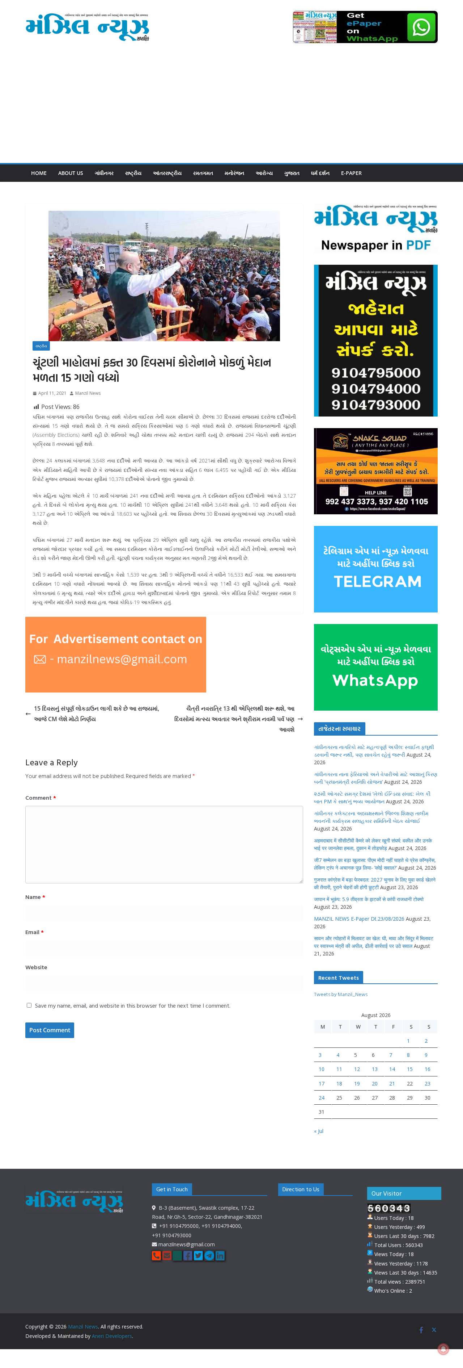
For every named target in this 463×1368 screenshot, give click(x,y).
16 (427, 1069)
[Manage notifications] (443, 1349)
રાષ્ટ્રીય (133, 173)
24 (321, 1097)
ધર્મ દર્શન (320, 173)
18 (339, 1083)
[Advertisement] (231, 108)
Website (36, 967)
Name (35, 896)
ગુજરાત (292, 173)
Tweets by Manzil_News (341, 994)
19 (357, 1083)
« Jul (318, 1131)
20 (375, 1083)
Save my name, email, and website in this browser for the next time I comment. (132, 1005)
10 (321, 1069)
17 (321, 1083)
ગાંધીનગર (104, 173)
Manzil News (88, 393)
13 (375, 1069)
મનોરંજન (234, 173)
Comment (40, 797)
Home (39, 173)
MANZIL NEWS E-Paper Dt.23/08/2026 (359, 918)
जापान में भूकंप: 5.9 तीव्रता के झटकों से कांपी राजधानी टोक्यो (369, 899)
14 (392, 1069)
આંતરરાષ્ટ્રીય (167, 173)
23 (427, 1083)
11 (339, 1069)
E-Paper (351, 173)
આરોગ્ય (264, 173)
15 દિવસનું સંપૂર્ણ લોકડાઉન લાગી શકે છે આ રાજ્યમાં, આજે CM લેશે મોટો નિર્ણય (96, 713)
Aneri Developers (112, 1336)
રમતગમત (203, 173)
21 (392, 1083)
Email (34, 932)
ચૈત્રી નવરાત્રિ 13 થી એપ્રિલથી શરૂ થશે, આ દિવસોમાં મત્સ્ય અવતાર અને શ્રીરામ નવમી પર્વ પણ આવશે (234, 718)
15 (410, 1069)
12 (357, 1069)
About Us (70, 173)
